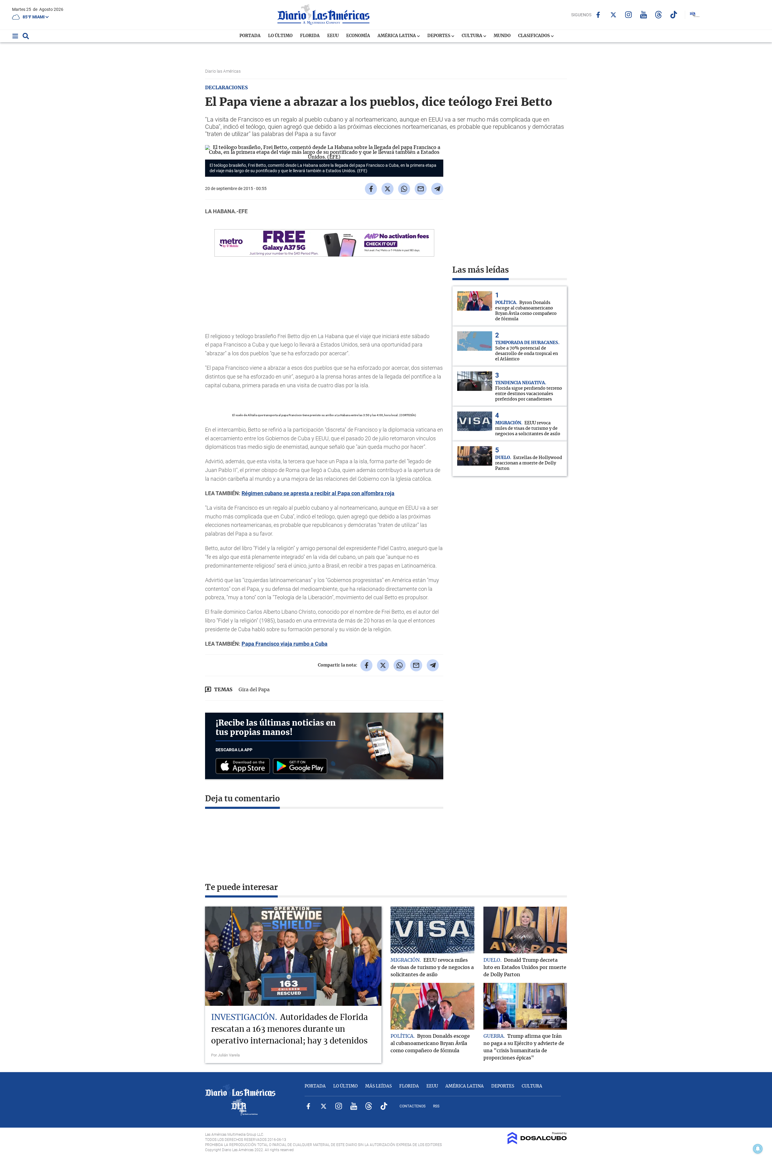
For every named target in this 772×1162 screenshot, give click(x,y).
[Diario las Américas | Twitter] (613, 15)
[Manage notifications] (758, 1149)
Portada (250, 36)
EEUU (333, 36)
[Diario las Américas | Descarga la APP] (244, 766)
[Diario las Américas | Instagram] (628, 14)
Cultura (472, 36)
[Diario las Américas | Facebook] (598, 15)
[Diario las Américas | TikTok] (673, 14)
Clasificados (534, 36)
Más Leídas (378, 1086)
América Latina (397, 36)
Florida (310, 36)
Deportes (439, 36)
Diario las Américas (223, 71)
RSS (436, 1106)
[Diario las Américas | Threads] (658, 14)
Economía (358, 36)
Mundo (502, 36)
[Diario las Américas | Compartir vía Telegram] (437, 189)
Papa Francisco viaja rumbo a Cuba (284, 644)
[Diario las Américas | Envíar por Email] (421, 189)
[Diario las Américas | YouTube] (643, 14)
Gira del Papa (254, 689)
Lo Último (280, 36)
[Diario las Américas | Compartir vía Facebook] (371, 189)
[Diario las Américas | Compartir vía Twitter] (387, 189)
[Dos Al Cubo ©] (537, 1142)
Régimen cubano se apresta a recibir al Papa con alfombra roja (318, 493)
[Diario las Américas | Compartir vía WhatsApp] (404, 189)
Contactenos (413, 1106)
